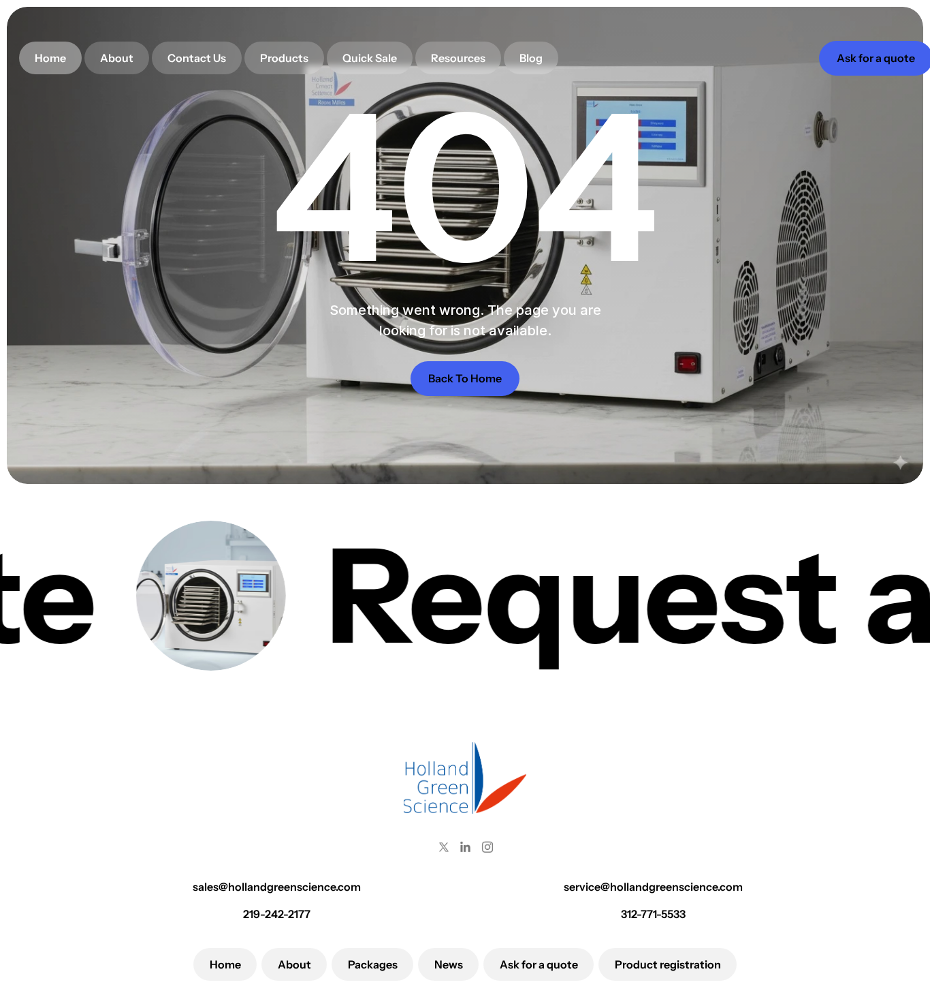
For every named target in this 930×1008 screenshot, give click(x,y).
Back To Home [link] (465, 378)
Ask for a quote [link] (876, 58)
